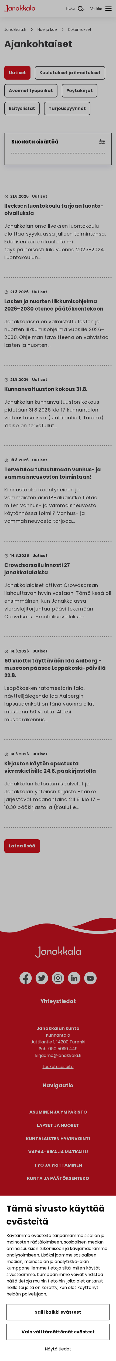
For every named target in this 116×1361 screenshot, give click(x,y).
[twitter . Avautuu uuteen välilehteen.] (41, 978)
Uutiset (39, 196)
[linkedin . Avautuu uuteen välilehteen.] (74, 978)
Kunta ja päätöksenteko (58, 1178)
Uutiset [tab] (17, 73)
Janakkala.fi (15, 29)
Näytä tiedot (58, 1349)
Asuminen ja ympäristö (58, 1112)
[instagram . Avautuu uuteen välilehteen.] (58, 978)
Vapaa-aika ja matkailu (58, 1152)
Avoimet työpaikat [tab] (31, 90)
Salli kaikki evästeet (58, 1312)
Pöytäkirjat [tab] (79, 90)
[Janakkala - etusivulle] (19, 8)
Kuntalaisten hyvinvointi (58, 1138)
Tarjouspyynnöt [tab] (67, 108)
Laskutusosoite (58, 1066)
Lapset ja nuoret (58, 1125)
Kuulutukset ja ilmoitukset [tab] (70, 73)
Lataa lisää (22, 846)
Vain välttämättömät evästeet (58, 1332)
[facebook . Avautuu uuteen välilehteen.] (25, 978)
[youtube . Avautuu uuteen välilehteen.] (90, 978)
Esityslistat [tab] (22, 108)
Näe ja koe (47, 29)
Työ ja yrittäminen (58, 1165)
